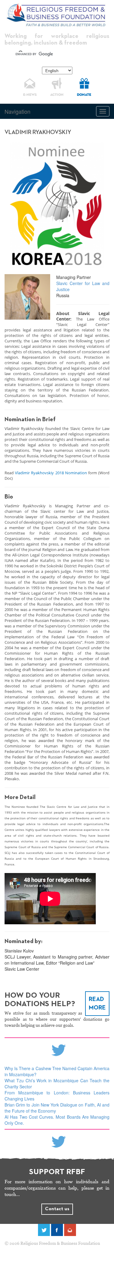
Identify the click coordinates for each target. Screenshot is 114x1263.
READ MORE (97, 1003)
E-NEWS (30, 95)
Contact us (57, 1209)
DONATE (84, 95)
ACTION (57, 95)
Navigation (17, 111)
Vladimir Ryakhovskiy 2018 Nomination (51, 472)
